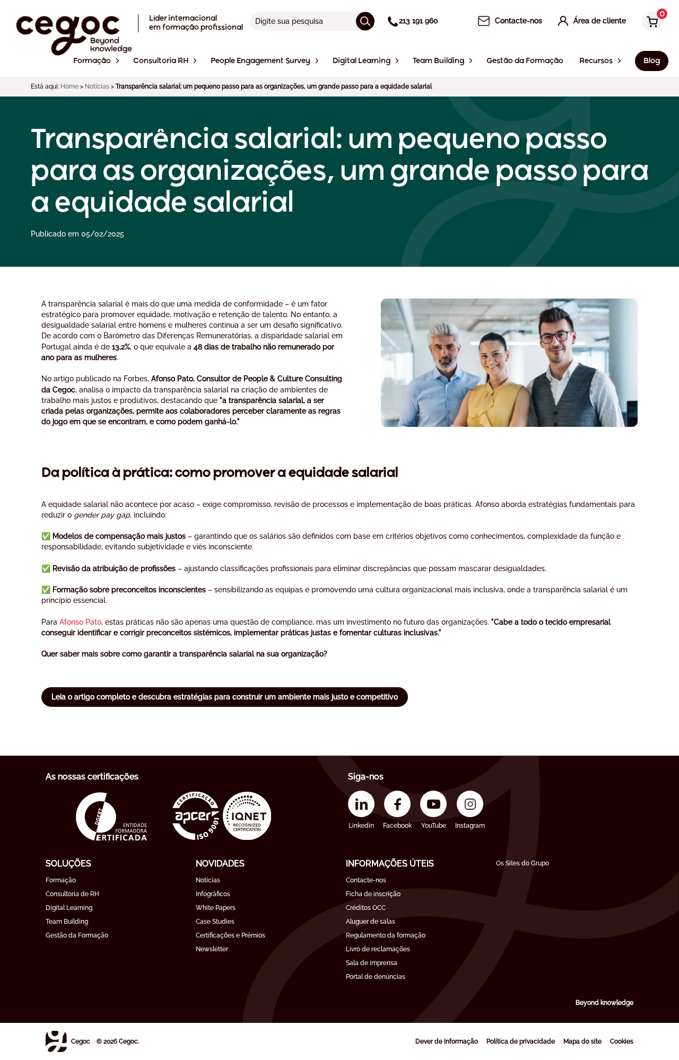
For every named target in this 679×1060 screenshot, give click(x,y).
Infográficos (213, 894)
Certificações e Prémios (230, 935)
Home (69, 86)
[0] (650, 22)
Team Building (67, 921)
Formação (61, 880)
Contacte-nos (366, 880)
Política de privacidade (520, 1041)
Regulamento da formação (385, 935)
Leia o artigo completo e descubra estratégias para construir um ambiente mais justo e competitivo (224, 697)
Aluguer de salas (370, 921)
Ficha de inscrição (373, 894)
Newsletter (212, 949)
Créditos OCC (366, 908)
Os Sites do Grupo (522, 863)
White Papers (216, 908)
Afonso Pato (80, 622)
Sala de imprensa (371, 963)
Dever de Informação (446, 1041)
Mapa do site (582, 1041)
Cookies (621, 1041)
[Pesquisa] (365, 21)
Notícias (97, 86)
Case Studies (215, 921)
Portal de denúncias (375, 976)
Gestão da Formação (77, 935)
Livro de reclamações (378, 949)
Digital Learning (69, 908)
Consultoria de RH (72, 894)
